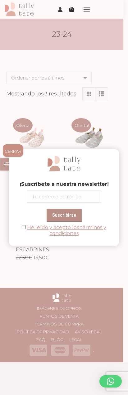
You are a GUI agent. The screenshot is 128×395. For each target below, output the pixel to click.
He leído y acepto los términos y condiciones (66, 230)
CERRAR (13, 151)
